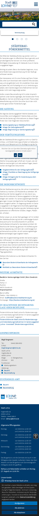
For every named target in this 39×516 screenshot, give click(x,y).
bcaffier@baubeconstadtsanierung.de (18, 298)
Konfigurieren (19, 503)
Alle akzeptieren (19, 512)
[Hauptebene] (9, 4)
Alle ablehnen (19, 508)
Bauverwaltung (9, 373)
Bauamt (7, 370)
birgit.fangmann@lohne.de (11, 348)
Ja (15, 155)
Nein (20, 155)
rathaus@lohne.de (12, 419)
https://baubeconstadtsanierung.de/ (22, 300)
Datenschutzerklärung (27, 497)
